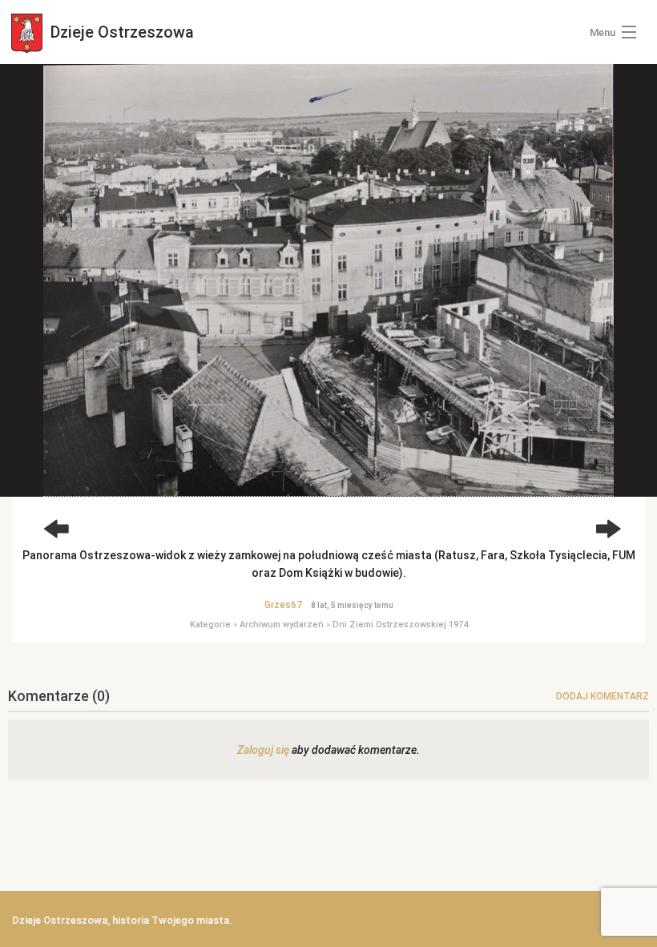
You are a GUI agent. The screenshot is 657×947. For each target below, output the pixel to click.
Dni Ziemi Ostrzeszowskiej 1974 (400, 624)
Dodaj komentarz (602, 696)
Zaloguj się (263, 749)
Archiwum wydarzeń (282, 624)
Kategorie (210, 624)
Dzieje (120, 32)
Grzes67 (283, 605)
